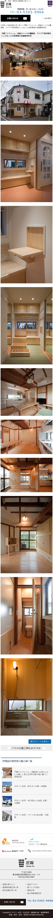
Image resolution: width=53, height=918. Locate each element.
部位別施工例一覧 (10, 890)
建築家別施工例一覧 (10, 887)
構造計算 (30, 890)
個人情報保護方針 (34, 893)
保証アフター (32, 884)
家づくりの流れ (33, 887)
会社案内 (48, 18)
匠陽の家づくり (9, 884)
